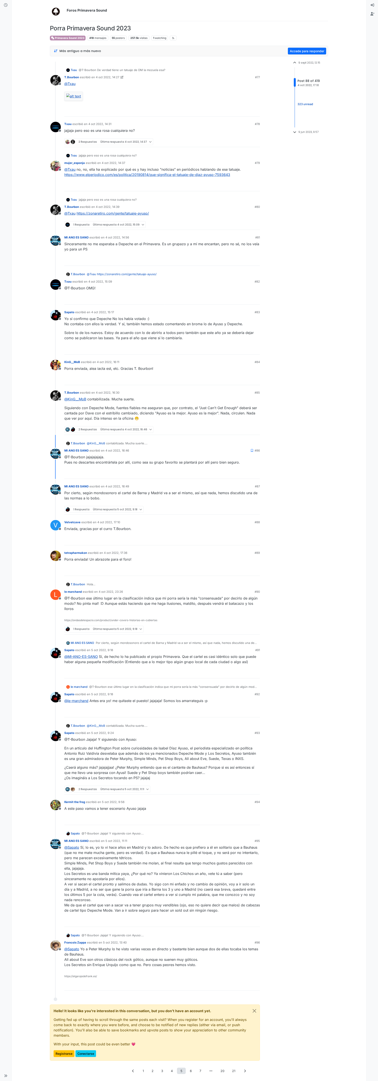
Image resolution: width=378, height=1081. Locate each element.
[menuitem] (372, 5)
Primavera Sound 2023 (69, 38)
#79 (257, 163)
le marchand (73, 591)
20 (222, 1071)
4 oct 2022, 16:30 (107, 392)
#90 (257, 591)
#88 (257, 522)
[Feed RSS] (173, 38)
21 (233, 1071)
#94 (257, 802)
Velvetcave (72, 522)
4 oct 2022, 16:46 (117, 450)
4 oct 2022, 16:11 (108, 362)
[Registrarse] (372, 13)
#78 (257, 124)
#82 (257, 281)
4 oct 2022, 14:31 (99, 124)
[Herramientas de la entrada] (256, 111)
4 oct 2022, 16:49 (117, 486)
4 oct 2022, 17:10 (108, 522)
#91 (257, 650)
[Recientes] (6, 5)
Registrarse (64, 1053)
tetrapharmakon (75, 552)
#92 (257, 694)
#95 (257, 841)
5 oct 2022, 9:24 (102, 733)
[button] (6, 1075)
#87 (257, 486)
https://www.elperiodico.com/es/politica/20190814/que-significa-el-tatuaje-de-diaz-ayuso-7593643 (147, 174)
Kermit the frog (74, 802)
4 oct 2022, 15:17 (102, 312)
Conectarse (85, 1053)
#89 (257, 552)
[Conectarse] (372, 5)
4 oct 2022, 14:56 (117, 237)
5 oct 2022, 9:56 (113, 802)
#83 (257, 312)
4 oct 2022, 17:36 (115, 552)
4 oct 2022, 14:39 (107, 207)
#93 (257, 733)
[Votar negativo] (247, 111)
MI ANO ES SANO (76, 237)
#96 (257, 942)
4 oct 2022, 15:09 (100, 281)
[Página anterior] (133, 1071)
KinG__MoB (72, 362)
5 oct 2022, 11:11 (116, 841)
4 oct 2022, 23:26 (111, 591)
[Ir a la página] (210, 1071)
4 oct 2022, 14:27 (107, 77)
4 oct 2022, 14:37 (113, 163)
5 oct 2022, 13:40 (115, 942)
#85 (257, 392)
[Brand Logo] (57, 10)
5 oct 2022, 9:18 (102, 650)
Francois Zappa (75, 942)
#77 (257, 77)
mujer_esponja (74, 163)
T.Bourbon (71, 77)
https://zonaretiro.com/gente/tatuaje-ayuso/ (113, 213)
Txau (74, 70)
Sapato (69, 312)
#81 (257, 237)
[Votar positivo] (232, 111)
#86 (257, 450)
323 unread (305, 104)
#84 (257, 362)
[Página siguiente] (245, 1071)
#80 (257, 207)
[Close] (254, 1011)
